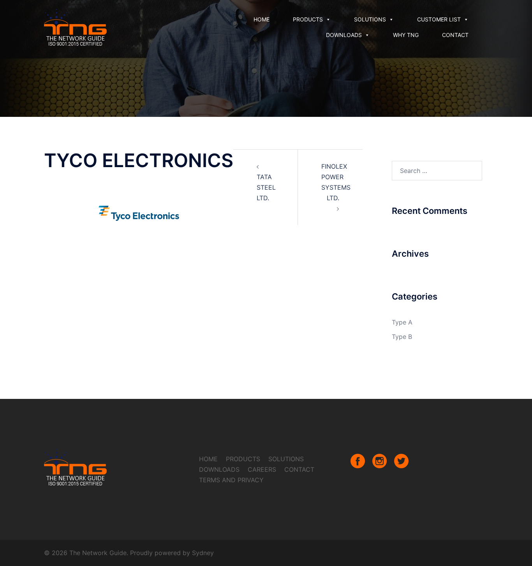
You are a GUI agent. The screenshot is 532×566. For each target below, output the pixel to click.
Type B (402, 336)
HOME (262, 19)
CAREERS (262, 469)
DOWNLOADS (344, 35)
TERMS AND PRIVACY (231, 480)
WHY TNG (406, 35)
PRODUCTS (308, 19)
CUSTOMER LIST (439, 19)
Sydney (203, 553)
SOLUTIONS (370, 19)
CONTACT (455, 35)
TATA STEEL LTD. (266, 187)
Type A (402, 322)
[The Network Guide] (75, 26)
